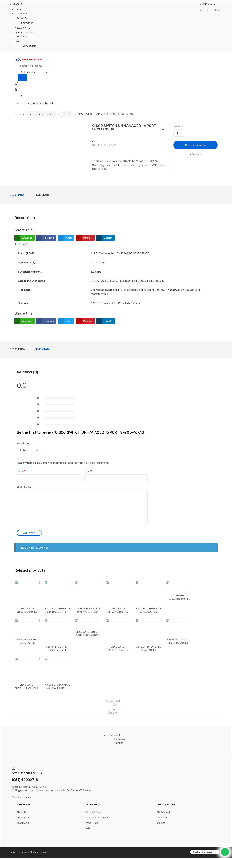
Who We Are (18, 4)
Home (17, 114)
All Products (208, 4)
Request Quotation (195, 145)
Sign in (217, 10)
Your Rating (23, 443)
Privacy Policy (21, 37)
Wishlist (161, 822)
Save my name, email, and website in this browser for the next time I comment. (63, 462)
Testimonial (21, 14)
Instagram (119, 739)
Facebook (115, 735)
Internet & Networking (41, 114)
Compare (196, 154)
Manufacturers (28, 46)
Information (27, 23)
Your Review (24, 486)
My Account (163, 812)
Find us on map (22, 797)
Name (21, 471)
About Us (22, 812)
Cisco (67, 114)
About (19, 9)
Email (88, 471)
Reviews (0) (42, 194)
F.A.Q (17, 41)
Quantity (178, 126)
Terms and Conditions (25, 32)
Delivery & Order (22, 28)
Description (17, 194)
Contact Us (21, 18)
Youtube (118, 743)
